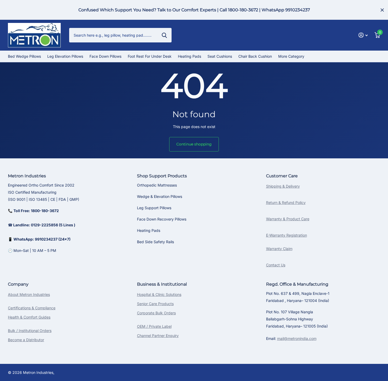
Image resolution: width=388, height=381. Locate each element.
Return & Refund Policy (286, 202)
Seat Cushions (219, 56)
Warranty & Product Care (287, 219)
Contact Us (275, 265)
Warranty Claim (279, 248)
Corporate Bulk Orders (156, 313)
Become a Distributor (26, 340)
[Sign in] (363, 35)
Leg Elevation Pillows (65, 56)
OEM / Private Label (154, 326)
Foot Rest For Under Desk (150, 56)
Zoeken (164, 35)
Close (382, 10)
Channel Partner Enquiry (158, 335)
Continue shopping (194, 144)
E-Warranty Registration (286, 235)
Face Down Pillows (105, 56)
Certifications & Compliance (31, 308)
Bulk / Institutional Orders (29, 330)
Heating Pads (189, 56)
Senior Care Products (155, 303)
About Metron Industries (29, 294)
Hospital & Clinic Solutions (159, 294)
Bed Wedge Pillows (24, 56)
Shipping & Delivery (283, 186)
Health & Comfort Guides (29, 317)
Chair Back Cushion (255, 56)
